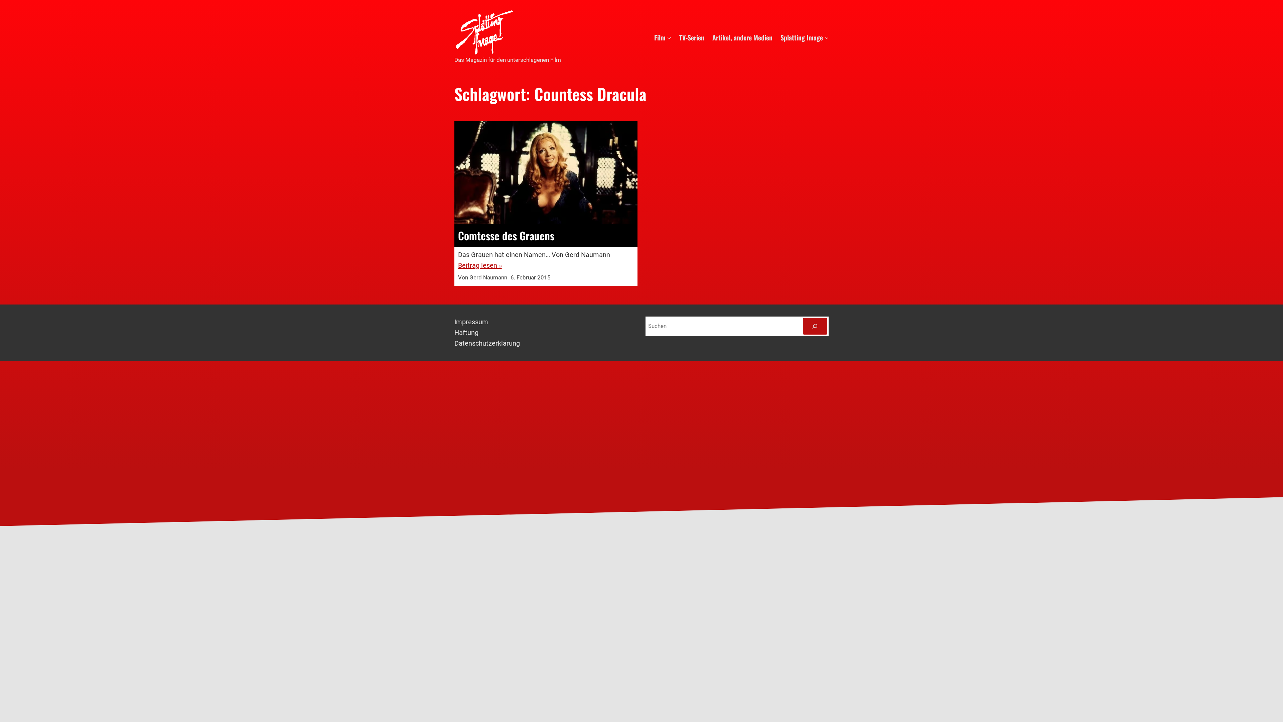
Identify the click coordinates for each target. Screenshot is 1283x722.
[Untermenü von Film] (669, 37)
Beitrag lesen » (480, 265)
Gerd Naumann (488, 277)
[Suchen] (815, 326)
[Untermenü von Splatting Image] (827, 37)
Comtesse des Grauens (506, 236)
